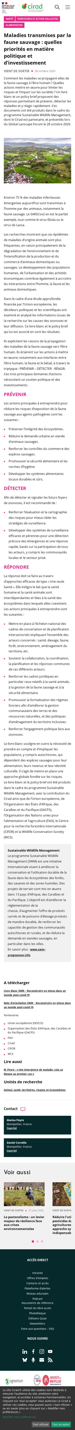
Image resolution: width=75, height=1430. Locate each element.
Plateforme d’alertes (37, 1288)
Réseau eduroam (37, 1293)
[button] (57, 7)
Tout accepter (61, 1424)
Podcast (37, 1298)
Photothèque (37, 1313)
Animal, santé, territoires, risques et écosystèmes (35, 1090)
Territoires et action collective (37, 18)
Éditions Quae (37, 1318)
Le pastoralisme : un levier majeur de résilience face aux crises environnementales (24, 1223)
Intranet (37, 1273)
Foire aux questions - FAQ (37, 1328)
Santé (9, 18)
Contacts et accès (37, 1283)
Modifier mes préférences (19, 1417)
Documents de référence (37, 1303)
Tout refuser (41, 1424)
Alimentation (14, 25)
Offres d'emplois (37, 1278)
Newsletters (37, 1323)
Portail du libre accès (37, 1308)
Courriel (12, 1128)
